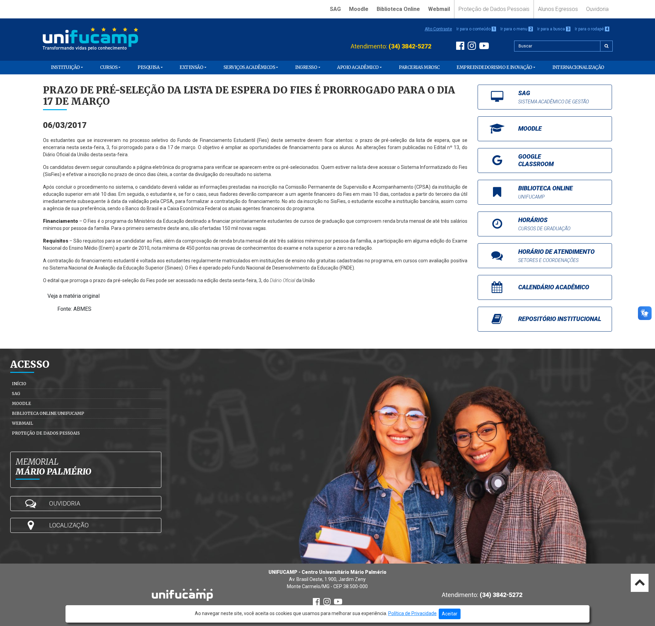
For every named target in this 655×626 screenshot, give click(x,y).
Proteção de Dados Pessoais (493, 9)
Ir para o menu (516, 29)
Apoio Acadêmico (358, 67)
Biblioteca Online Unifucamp (48, 413)
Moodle (358, 9)
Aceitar (449, 613)
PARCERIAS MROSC (419, 67)
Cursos (108, 67)
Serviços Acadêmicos (249, 67)
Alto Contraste (438, 29)
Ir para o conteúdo (475, 29)
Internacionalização (578, 67)
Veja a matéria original (73, 296)
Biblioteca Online (398, 9)
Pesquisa (148, 67)
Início (19, 383)
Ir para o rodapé (591, 29)
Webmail (439, 9)
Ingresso (306, 67)
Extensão (191, 67)
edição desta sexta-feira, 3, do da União (259, 280)
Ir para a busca (553, 29)
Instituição (65, 67)
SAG (335, 9)
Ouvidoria (597, 9)
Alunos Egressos (558, 9)
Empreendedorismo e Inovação (494, 67)
